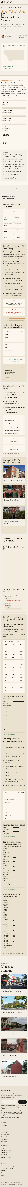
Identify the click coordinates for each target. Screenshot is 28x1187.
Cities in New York (6, 1157)
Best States (4, 1139)
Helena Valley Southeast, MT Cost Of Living (13, 247)
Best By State (4, 1141)
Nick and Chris (15, 1117)
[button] (14, 196)
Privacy (3, 1173)
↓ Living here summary (8, 66)
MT (6, 7)
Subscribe (22, 1102)
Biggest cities (4, 1148)
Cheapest (3, 1130)
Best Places (4, 1125)
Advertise (3, 1170)
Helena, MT (7, 603)
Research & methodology (7, 1166)
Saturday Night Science (7, 87)
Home (2, 7)
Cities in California (6, 1150)
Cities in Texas (5, 1152)
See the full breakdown (9, 734)
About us (3, 1163)
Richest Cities (4, 1132)
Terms (2, 1175)
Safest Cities (4, 1127)
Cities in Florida (5, 1155)
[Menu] (25, 2)
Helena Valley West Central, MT (11, 595)
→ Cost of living (7, 68)
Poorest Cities (4, 1137)
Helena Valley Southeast (21, 331)
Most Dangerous (5, 1134)
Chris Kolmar (9, 36)
